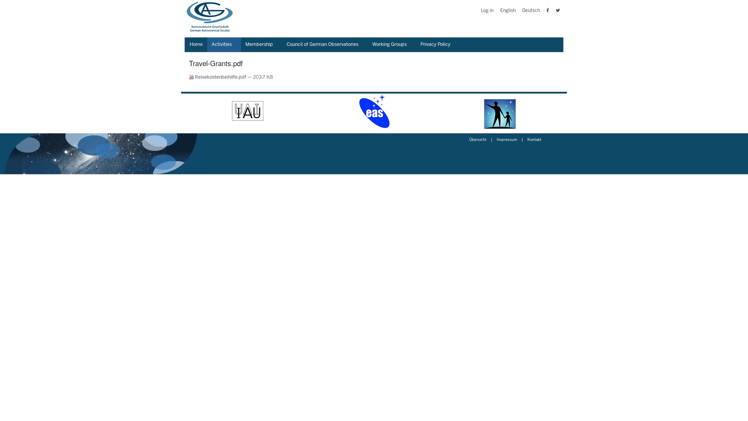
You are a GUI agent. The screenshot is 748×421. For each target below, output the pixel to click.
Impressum (507, 140)
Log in (487, 10)
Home (196, 44)
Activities (222, 44)
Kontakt (534, 140)
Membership (259, 44)
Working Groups (389, 44)
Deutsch (531, 10)
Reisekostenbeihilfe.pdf (220, 77)
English (508, 10)
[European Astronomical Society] (374, 111)
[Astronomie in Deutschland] (500, 111)
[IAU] (247, 111)
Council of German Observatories (323, 44)
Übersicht (477, 140)
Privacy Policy (435, 44)
